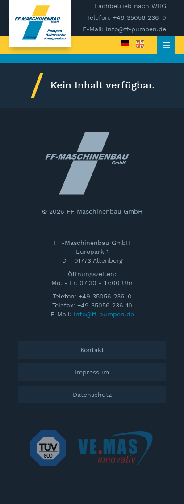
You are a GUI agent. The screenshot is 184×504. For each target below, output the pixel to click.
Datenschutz (92, 394)
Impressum (92, 372)
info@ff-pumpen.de (104, 314)
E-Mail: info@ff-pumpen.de (124, 29)
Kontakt (92, 349)
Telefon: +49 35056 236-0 (126, 17)
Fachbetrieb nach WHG (130, 5)
